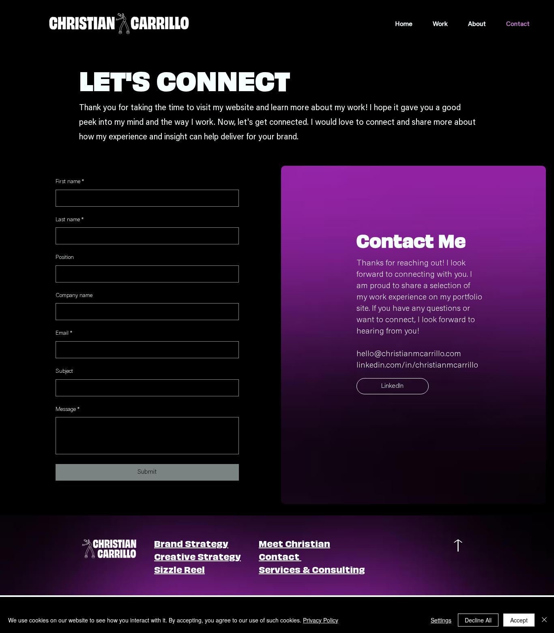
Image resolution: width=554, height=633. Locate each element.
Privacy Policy (320, 620)
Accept (519, 620)
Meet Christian (294, 543)
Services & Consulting (312, 568)
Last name (70, 220)
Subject (64, 371)
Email (64, 333)
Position (65, 258)
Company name (74, 296)
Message (67, 410)
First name (70, 182)
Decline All (478, 620)
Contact (280, 556)
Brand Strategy (191, 543)
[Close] (544, 620)
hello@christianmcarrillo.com (408, 354)
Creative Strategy (197, 556)
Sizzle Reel (179, 568)
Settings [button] (441, 620)
